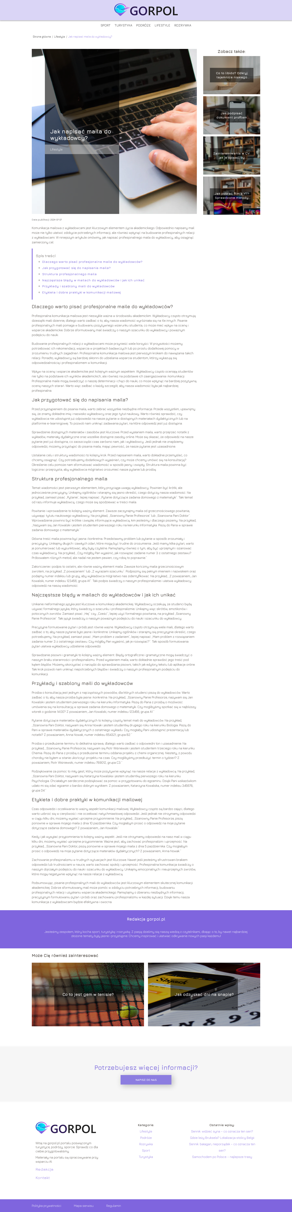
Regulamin (113, 1205)
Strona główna (42, 36)
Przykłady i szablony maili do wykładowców (78, 286)
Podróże (143, 25)
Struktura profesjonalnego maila (69, 274)
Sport (106, 25)
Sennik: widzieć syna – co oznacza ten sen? (222, 1131)
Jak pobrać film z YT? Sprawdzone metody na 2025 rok (232, 196)
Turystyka (123, 25)
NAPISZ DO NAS (146, 1079)
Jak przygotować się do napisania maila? (76, 268)
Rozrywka (182, 25)
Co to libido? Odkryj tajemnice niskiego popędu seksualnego (231, 75)
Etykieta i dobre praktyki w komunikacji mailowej (81, 292)
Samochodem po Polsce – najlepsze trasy (222, 1157)
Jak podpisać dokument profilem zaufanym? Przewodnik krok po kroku (231, 115)
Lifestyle (162, 25)
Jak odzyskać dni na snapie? (204, 994)
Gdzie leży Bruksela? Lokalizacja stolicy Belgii (222, 1137)
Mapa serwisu (84, 1205)
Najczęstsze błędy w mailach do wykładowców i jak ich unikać (93, 280)
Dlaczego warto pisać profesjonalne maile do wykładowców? (92, 261)
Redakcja (44, 1169)
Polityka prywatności (46, 1205)
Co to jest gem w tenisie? (88, 994)
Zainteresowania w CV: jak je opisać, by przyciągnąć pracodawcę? (231, 156)
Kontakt (43, 1177)
